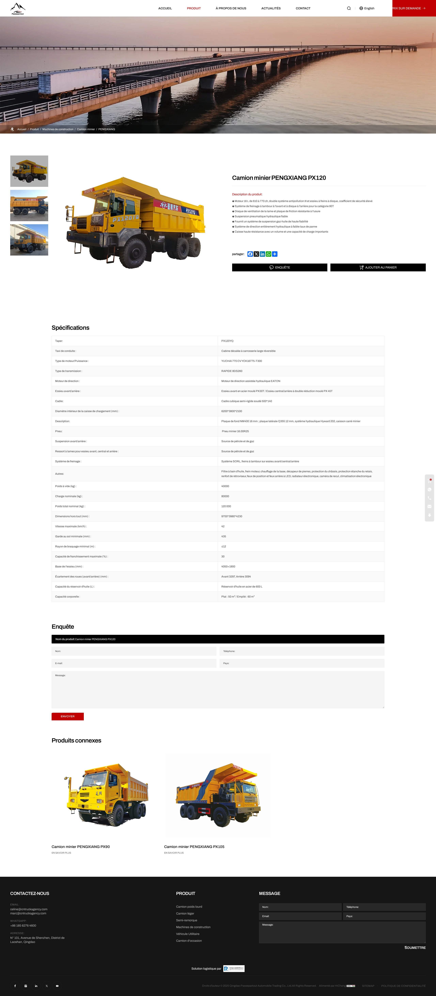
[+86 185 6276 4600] (429, 489)
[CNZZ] (351, 986)
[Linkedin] (36, 986)
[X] (46, 986)
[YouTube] (57, 986)
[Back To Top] (429, 515)
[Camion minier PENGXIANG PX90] (105, 795)
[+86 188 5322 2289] (429, 498)
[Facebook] (15, 986)
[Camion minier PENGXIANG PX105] (218, 795)
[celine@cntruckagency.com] (429, 506)
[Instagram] (25, 986)
